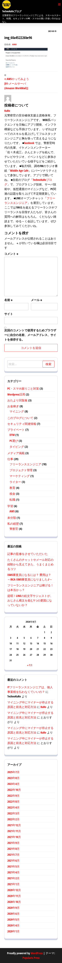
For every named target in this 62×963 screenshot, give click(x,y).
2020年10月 (14, 902)
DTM (12, 435)
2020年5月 (13, 919)
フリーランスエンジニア (25, 464)
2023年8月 (13, 778)
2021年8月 (13, 849)
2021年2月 (13, 878)
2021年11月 (14, 831)
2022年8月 (13, 801)
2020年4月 (13, 925)
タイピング (17, 447)
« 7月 (30, 665)
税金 (12, 494)
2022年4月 (13, 807)
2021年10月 (14, 837)
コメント (11, 254)
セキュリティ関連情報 (21, 424)
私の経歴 (13, 524)
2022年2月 (13, 819)
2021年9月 (13, 843)
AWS (12, 511)
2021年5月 (13, 866)
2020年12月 (14, 890)
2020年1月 (13, 931)
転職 (12, 499)
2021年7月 (13, 855)
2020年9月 (13, 908)
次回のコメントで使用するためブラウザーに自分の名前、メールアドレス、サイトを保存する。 (30, 334)
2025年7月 (13, 772)
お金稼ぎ (13, 406)
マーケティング (20, 476)
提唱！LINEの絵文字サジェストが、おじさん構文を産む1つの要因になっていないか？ (30, 600)
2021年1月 (13, 884)
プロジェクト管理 (21, 470)
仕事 (10, 459)
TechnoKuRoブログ (11, 11)
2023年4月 (13, 784)
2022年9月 (13, 796)
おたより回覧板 (17, 400)
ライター (15, 482)
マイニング (17, 411)
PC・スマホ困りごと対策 (23, 388)
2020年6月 (13, 914)
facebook (29, 143)
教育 (12, 488)
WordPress (37, 953)
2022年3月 (13, 813)
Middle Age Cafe (19, 170)
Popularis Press (31, 958)
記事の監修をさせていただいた (27, 554)
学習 (10, 506)
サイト (8, 314)
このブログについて (20, 418)
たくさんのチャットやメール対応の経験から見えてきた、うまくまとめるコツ (30, 564)
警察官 (14, 529)
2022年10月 (14, 790)
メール (36, 300)
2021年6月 (13, 860)
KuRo (14, 44)
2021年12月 (14, 825)
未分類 (11, 518)
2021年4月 (13, 872)
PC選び (14, 441)
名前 (8, 300)
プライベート (16, 430)
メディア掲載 (16, 453)
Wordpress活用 (16, 394)
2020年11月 (14, 896)
